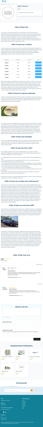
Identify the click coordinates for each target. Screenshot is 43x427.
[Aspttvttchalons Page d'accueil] (4, 1)
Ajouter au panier (38, 62)
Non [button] (20, 277)
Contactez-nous (3, 419)
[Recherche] (32, 390)
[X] (1, 412)
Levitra (23, 400)
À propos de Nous (4, 417)
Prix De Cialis (17, 349)
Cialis (5, 4)
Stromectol (24, 401)
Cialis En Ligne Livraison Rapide (7, 349)
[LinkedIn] (5, 412)
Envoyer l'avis (37, 339)
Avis (1, 416)
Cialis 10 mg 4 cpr (10, 4)
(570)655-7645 (3, 404)
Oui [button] (18, 277)
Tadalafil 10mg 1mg (5, 364)
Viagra (23, 408)
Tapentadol (24, 405)
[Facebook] (3, 412)
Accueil (2, 4)
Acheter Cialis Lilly (18, 364)
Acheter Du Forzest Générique (35, 349)
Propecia (23, 404)
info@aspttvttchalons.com (5, 400)
